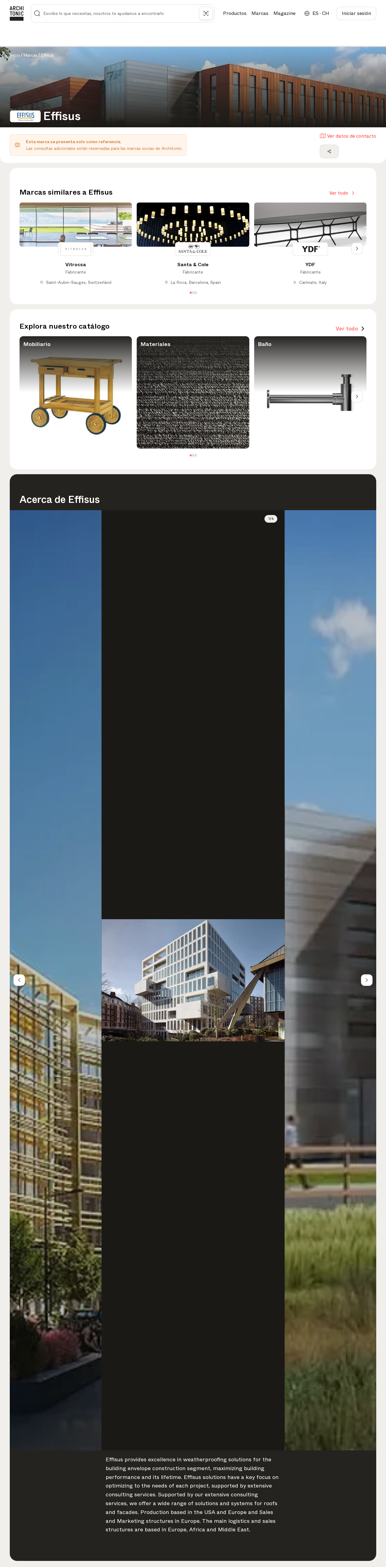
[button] (190, 292)
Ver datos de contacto (351, 135)
